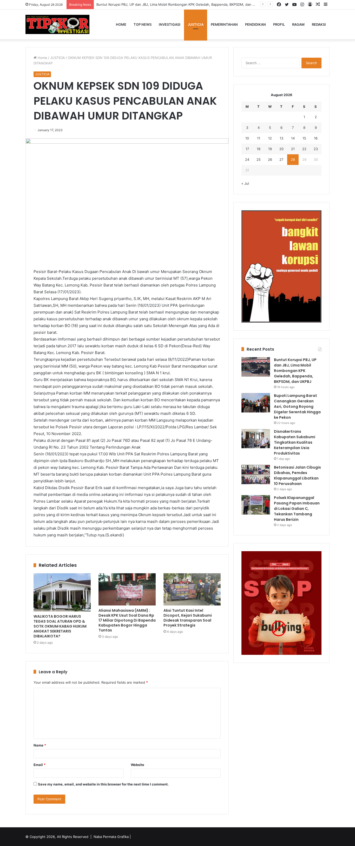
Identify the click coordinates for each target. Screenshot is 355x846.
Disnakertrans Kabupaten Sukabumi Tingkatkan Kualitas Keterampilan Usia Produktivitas (294, 442)
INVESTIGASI (169, 24)
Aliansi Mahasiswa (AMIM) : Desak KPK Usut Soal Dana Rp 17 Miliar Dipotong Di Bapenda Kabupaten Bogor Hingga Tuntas (127, 620)
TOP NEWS (143, 24)
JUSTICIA (195, 24)
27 (281, 159)
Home (121, 24)
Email (39, 765)
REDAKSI (319, 24)
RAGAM (298, 24)
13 (281, 138)
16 (316, 138)
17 (247, 149)
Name (40, 745)
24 (247, 159)
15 (304, 138)
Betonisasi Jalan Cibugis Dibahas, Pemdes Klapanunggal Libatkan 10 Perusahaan (297, 475)
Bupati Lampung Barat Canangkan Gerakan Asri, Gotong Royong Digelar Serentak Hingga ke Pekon (297, 406)
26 (270, 159)
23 (316, 149)
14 (293, 138)
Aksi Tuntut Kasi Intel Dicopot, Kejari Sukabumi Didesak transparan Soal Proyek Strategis (187, 618)
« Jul (245, 183)
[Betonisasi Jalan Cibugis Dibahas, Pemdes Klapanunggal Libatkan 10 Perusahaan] (255, 474)
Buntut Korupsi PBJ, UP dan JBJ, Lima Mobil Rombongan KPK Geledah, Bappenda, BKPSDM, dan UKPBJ (179, 4)
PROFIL (279, 24)
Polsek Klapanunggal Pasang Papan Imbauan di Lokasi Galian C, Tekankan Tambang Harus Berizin (297, 508)
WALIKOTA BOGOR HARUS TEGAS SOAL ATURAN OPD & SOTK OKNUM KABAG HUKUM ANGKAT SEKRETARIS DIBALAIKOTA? (60, 626)
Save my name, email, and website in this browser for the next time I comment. (103, 784)
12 (270, 138)
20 (281, 149)
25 (259, 159)
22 (304, 149)
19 (270, 149)
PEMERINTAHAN (224, 24)
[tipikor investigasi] (57, 24)
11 (258, 138)
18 (258, 149)
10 (247, 138)
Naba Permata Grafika (111, 837)
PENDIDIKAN (255, 24)
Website (137, 765)
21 (293, 149)
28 (293, 159)
